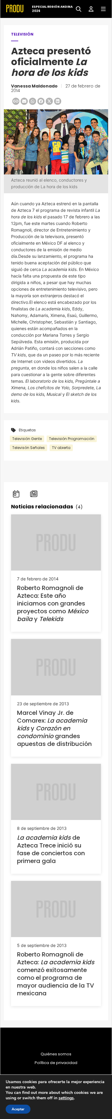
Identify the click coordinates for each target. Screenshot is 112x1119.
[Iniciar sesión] (88, 8)
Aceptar (18, 1109)
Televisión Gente (27, 438)
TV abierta (61, 447)
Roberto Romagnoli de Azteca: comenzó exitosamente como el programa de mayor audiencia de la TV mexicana (55, 973)
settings (66, 1098)
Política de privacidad (56, 1063)
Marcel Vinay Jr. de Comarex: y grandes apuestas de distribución (54, 728)
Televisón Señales (28, 447)
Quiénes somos (56, 1054)
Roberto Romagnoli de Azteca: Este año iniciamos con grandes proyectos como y (52, 603)
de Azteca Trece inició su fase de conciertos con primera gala (51, 849)
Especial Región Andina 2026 (52, 9)
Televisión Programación (71, 438)
